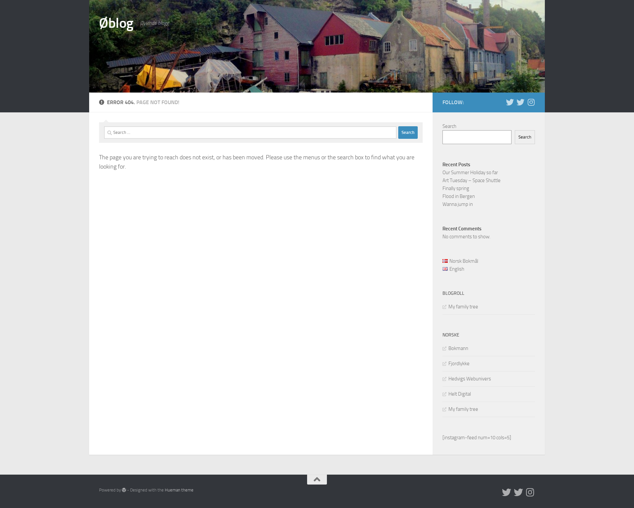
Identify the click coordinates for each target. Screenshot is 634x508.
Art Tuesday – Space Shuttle (471, 180)
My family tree (463, 307)
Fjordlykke (459, 364)
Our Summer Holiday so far (470, 173)
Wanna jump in (457, 204)
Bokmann (458, 348)
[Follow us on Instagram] (531, 102)
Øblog (116, 23)
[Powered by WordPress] (124, 490)
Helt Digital (459, 394)
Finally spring (455, 188)
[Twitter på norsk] (520, 102)
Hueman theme (179, 490)
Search (449, 126)
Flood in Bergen (458, 196)
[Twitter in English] (510, 102)
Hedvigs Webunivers (469, 379)
